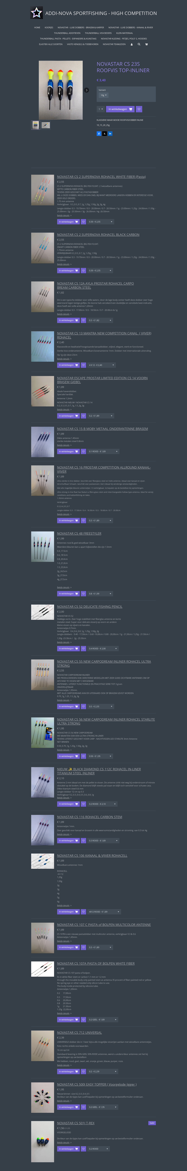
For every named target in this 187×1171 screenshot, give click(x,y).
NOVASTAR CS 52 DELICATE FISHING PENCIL (89, 606)
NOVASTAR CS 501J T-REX (75, 1123)
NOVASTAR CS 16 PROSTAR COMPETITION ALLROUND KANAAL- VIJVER (104, 469)
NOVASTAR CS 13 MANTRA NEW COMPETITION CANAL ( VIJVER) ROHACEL (104, 335)
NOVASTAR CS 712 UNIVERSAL (79, 1032)
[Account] (131, 44)
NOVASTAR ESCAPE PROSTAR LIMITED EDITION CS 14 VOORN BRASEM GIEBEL (102, 380)
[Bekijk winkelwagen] (146, 44)
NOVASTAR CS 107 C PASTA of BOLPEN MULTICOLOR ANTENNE (104, 924)
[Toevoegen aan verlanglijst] (139, 109)
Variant (102, 90)
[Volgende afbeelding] (86, 90)
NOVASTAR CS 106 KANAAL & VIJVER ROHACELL (92, 855)
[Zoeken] (139, 44)
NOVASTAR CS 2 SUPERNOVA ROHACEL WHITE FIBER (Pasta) (101, 176)
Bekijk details (63, 215)
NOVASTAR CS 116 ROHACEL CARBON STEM (89, 817)
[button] (35, 125)
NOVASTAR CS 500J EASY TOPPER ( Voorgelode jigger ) (96, 1084)
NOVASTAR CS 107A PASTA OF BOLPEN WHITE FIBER (96, 963)
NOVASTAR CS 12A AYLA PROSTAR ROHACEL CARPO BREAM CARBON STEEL (95, 285)
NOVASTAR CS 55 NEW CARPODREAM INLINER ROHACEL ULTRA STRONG (104, 663)
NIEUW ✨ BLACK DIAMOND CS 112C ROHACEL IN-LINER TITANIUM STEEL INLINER (99, 771)
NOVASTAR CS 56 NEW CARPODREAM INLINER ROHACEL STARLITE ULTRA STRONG (106, 721)
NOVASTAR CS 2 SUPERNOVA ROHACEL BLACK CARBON (98, 234)
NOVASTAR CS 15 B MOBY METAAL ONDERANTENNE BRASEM (102, 428)
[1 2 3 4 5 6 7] (101, 109)
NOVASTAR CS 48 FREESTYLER (79, 533)
